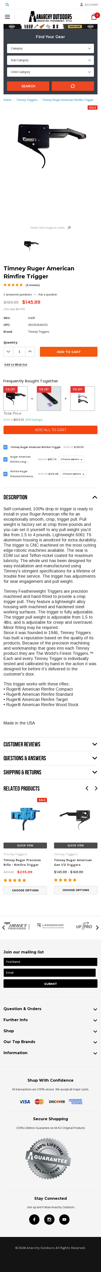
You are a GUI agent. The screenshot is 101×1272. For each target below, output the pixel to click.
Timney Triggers (26, 100)
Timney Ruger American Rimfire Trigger (67, 100)
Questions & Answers (25, 758)
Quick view (25, 845)
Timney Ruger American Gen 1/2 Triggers (73, 862)
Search (28, 86)
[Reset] (73, 86)
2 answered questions (18, 294)
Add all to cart (50, 430)
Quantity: (11, 342)
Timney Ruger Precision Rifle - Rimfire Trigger (22, 862)
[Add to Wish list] (7, 800)
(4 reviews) (33, 285)
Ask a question (47, 294)
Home (8, 100)
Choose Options (25, 890)
